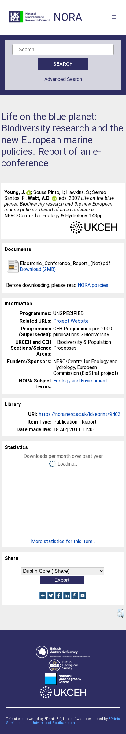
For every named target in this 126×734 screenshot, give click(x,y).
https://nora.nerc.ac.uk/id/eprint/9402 (79, 414)
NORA (68, 17)
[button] (120, 613)
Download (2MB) (38, 269)
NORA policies (93, 285)
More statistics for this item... (63, 541)
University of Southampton (53, 723)
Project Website (71, 321)
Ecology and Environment (80, 381)
